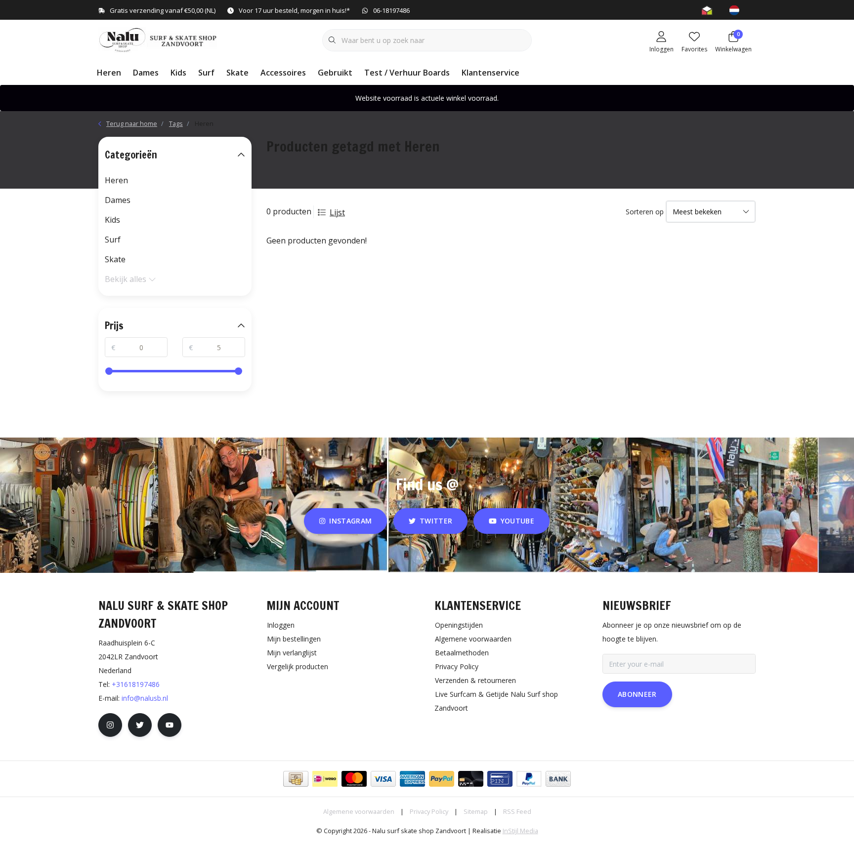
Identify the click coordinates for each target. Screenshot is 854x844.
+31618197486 (136, 684)
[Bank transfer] (558, 779)
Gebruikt (335, 72)
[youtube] (169, 725)
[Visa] (383, 779)
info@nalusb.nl (145, 698)
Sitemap (476, 811)
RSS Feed (517, 811)
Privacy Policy (429, 811)
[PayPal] (441, 779)
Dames (146, 72)
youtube (517, 520)
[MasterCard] (354, 779)
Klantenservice (490, 72)
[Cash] (295, 779)
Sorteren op (645, 211)
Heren (109, 72)
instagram (351, 520)
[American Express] (412, 779)
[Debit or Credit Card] (470, 779)
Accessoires (283, 72)
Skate (237, 72)
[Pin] (499, 779)
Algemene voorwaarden (358, 811)
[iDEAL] (325, 779)
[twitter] (140, 725)
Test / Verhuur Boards (407, 72)
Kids (178, 72)
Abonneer (637, 694)
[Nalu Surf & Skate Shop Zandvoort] (158, 39)
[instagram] (110, 725)
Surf (206, 72)
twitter (436, 520)
